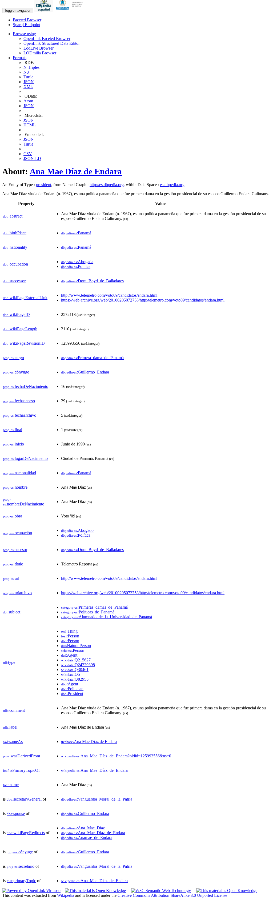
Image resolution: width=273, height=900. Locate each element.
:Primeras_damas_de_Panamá (94, 607)
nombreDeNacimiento (23, 501)
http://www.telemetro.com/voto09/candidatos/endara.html (109, 295)
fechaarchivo (19, 415)
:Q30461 (75, 669)
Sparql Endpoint (26, 24)
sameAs (13, 741)
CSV (27, 153)
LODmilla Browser (39, 53)
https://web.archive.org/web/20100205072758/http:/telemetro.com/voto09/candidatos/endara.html (142, 300)
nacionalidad (19, 473)
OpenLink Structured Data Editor (51, 43)
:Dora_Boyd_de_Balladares (92, 281)
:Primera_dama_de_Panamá (92, 357)
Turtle (28, 77)
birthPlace (14, 233)
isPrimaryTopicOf (21, 770)
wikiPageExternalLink (25, 297)
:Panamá (76, 233)
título (13, 564)
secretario (20, 866)
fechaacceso (19, 401)
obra (12, 516)
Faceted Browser (27, 20)
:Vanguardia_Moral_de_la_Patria (96, 799)
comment (14, 710)
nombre (15, 487)
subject (11, 612)
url (11, 578)
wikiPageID (16, 314)
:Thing (69, 631)
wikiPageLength (20, 329)
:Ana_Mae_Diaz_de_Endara (93, 832)
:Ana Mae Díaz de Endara (89, 741)
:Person (70, 636)
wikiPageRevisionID (24, 343)
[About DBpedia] (44, 10)
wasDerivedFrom (21, 756)
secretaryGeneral (24, 799)
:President (72, 693)
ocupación (17, 533)
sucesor (15, 549)
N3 (26, 72)
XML (28, 86)
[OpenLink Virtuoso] (31, 890)
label (10, 727)
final (12, 429)
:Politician (72, 688)
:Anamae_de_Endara (86, 837)
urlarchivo (17, 592)
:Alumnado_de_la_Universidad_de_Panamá (106, 616)
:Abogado (77, 530)
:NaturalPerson (76, 645)
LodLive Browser (38, 48)
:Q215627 (76, 660)
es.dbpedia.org (172, 184)
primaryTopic (21, 880)
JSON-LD (32, 158)
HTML (29, 125)
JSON (28, 81)
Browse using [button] (24, 33)
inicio (13, 444)
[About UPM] (70, 10)
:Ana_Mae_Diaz (83, 828)
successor (14, 281)
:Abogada (77, 261)
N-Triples (31, 67)
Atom (28, 101)
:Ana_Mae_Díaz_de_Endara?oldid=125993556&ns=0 (116, 756)
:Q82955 (75, 679)
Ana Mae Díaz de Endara (76, 171)
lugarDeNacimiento (25, 458)
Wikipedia (65, 895)
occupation (15, 264)
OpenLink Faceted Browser (46, 38)
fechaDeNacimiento (25, 386)
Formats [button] (19, 57)
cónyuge (16, 372)
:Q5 (70, 674)
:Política (75, 266)
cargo (13, 357)
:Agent (69, 655)
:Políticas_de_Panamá (87, 612)
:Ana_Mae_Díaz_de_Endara (94, 770)
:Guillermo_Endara (85, 372)
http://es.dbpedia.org (107, 184)
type (9, 662)
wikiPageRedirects (26, 832)
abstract (12, 216)
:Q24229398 (78, 664)
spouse (16, 813)
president (43, 184)
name (11, 784)
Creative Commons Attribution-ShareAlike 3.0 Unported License (172, 895)
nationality (15, 247)
